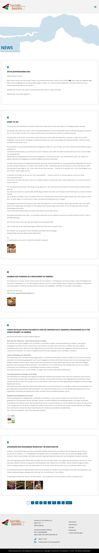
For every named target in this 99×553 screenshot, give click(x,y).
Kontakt (71, 527)
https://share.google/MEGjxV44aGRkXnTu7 (20, 293)
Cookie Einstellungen (76, 533)
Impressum (72, 522)
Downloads (72, 530)
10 (54, 503)
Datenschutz (73, 525)
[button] (95, 7)
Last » (69, 503)
